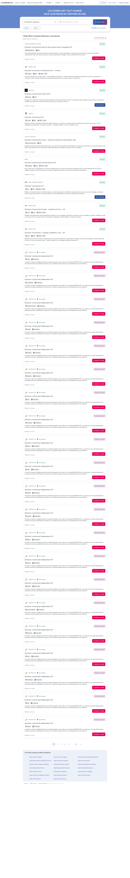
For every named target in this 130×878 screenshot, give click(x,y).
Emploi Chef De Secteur (35, 771)
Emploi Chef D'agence (35, 778)
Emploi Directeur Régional (60, 771)
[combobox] (40, 22)
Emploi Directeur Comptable (85, 771)
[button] (55, 22)
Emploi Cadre (33, 783)
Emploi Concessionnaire (84, 760)
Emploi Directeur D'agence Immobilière (39, 764)
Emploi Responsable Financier (36, 768)
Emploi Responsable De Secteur (62, 768)
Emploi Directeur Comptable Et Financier (39, 775)
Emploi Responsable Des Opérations (87, 764)
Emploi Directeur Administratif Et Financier (88, 757)
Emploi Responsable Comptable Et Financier (40, 760)
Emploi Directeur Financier (60, 775)
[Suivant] (80, 744)
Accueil (26, 783)
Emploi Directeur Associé (60, 778)
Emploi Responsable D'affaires (61, 764)
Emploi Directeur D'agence (60, 757)
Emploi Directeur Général (84, 775)
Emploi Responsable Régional (85, 768)
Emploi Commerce (43, 783)
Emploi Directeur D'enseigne (61, 760)
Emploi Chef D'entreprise (35, 757)
